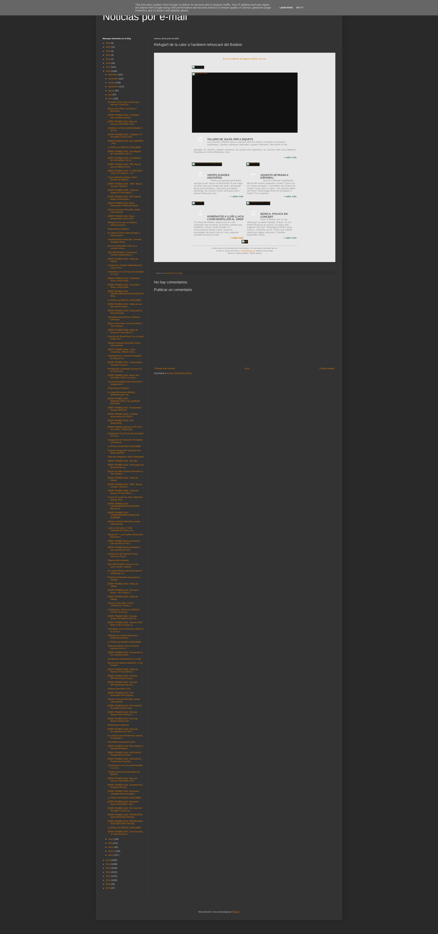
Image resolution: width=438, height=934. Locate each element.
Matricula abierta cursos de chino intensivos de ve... (123, 647)
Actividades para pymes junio (121, 742)
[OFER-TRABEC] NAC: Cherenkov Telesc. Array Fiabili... (124, 279)
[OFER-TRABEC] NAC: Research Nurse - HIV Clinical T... (123, 591)
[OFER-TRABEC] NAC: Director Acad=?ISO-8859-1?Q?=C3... (123, 617)
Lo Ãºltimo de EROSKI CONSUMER (124, 147)
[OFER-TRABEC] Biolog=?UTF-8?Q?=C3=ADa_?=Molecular (125, 428)
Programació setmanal (118, 229)
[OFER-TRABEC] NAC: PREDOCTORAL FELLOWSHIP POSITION (124, 401)
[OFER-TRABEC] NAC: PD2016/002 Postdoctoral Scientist (124, 753)
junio (110, 98)
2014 (108, 864)
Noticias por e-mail (145, 16)
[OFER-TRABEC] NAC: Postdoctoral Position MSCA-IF (124, 408)
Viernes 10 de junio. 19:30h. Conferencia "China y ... (121, 604)
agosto (111, 91)
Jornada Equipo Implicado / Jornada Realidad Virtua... (124, 240)
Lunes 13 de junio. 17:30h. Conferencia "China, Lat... (121, 529)
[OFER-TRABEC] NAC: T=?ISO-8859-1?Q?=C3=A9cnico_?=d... (125, 172)
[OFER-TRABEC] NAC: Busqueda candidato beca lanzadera (123, 792)
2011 (108, 876)
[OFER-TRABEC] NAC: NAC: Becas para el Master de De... (124, 165)
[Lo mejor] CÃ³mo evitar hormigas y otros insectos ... (124, 234)
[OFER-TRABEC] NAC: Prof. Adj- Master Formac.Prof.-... (123, 719)
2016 (108, 71)
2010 (108, 880)
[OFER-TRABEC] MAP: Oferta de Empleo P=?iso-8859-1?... (123, 331)
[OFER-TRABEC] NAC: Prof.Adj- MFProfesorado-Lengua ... (123, 677)
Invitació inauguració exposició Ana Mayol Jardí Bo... (124, 451)
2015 (108, 860)
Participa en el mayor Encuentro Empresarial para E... (123, 636)
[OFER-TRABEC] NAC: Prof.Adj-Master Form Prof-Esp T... (123, 713)
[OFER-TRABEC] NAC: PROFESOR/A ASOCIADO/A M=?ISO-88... (125, 816)
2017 (108, 67)
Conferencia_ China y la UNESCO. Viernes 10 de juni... (124, 610)
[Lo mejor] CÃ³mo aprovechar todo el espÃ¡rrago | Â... (125, 572)
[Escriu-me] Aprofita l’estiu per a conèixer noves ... (122, 247)
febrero (111, 851)
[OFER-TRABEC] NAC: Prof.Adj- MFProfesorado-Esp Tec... (123, 683)
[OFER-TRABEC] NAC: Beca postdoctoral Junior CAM (121, 217)
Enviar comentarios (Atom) (179, 373)
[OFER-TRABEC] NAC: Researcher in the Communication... (125, 653)
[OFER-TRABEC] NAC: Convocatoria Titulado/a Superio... (125, 363)
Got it (300, 8)
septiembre (113, 86)
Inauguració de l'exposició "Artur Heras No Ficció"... (123, 555)
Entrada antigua (327, 368)
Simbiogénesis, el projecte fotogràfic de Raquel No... (124, 357)
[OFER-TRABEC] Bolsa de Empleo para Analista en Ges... (124, 542)
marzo (111, 847)
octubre (112, 82)
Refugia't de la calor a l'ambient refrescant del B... (122, 223)
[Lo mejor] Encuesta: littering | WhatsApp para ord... (121, 393)
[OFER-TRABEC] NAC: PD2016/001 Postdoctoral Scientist (124, 760)
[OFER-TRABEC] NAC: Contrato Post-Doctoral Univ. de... (125, 786)
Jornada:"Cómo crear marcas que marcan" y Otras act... (123, 103)
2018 (108, 63)
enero (111, 855)
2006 (108, 888)
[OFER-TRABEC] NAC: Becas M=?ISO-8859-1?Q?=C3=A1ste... (124, 376)
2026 (108, 43)
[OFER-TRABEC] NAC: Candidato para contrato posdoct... (123, 116)
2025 (108, 47)
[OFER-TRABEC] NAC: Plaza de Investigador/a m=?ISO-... (123, 730)
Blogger (235, 912)
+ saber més (236, 238)
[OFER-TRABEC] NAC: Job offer (123, 461)
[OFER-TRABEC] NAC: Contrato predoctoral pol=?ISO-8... (123, 415)
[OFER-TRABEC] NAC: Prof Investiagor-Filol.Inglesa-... (121, 694)
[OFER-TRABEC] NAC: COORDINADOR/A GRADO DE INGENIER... (123, 515)
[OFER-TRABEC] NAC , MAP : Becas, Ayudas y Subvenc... (125, 185)
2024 (108, 51)
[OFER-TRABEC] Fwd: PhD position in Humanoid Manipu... (125, 747)
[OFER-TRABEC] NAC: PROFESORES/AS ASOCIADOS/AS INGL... (126, 293)
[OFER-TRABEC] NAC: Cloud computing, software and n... (122, 350)
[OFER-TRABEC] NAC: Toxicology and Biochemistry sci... (126, 466)
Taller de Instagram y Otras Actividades (126, 457)
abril (110, 843)
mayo (111, 839)
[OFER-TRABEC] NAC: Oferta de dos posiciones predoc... (125, 305)
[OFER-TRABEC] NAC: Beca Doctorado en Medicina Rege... (123, 204)
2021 (108, 55)
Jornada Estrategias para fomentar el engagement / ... (125, 382)
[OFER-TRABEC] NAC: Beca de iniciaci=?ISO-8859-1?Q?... (122, 122)
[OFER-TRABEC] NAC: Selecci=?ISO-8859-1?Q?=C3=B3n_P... (125, 623)
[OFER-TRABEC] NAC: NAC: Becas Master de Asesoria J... (124, 197)
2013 (108, 868)
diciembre (113, 74)
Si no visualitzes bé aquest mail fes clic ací (245, 59)
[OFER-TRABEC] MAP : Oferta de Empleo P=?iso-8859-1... (123, 191)
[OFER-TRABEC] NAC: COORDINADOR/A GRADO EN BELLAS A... (123, 506)
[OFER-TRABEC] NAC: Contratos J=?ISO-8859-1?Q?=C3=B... (125, 135)
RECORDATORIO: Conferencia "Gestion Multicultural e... (122, 253)
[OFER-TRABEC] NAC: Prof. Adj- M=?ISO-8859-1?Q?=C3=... (125, 809)
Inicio (247, 368)
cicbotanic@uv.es (248, 251)
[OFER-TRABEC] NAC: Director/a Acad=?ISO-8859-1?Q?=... (123, 802)
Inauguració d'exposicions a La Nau (124, 659)
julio (110, 94)
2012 (108, 872)
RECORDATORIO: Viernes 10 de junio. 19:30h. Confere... (123, 565)
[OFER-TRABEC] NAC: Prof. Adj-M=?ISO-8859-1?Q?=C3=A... (125, 706)
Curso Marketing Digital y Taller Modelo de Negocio (122, 178)
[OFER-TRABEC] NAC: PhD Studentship (121, 421)
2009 (108, 884)
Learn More (286, 8)
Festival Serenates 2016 (119, 689)
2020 (108, 59)
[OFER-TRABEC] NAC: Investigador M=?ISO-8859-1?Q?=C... (124, 152)
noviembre (113, 79)
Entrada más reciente (165, 368)
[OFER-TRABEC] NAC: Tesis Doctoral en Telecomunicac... (125, 832)
